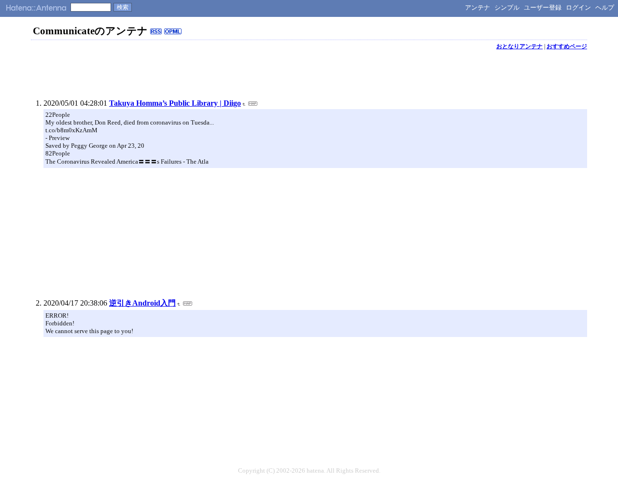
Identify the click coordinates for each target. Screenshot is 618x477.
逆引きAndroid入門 (142, 303)
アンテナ (477, 7)
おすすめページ (567, 46)
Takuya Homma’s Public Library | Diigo (175, 103)
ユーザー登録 (543, 7)
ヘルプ (604, 7)
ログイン (578, 7)
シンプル (507, 7)
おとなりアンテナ (519, 46)
